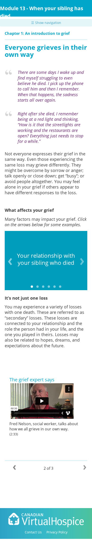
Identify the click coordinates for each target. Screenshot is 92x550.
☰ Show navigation (46, 22)
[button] (32, 286)
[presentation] (10, 261)
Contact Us (33, 532)
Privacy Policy (56, 532)
